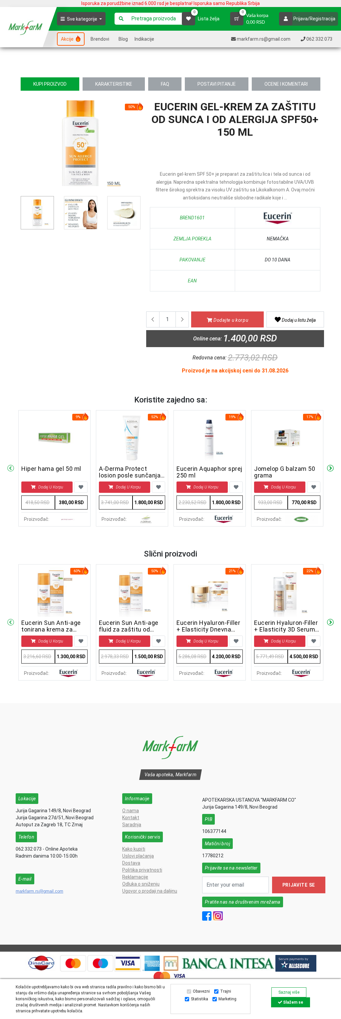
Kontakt (130, 817)
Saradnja (131, 824)
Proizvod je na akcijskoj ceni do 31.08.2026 (235, 370)
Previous (24, 145)
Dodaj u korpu (50, 487)
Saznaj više (288, 992)
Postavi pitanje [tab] (216, 84)
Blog (123, 39)
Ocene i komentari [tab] (286, 84)
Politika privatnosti (142, 870)
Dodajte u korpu (230, 320)
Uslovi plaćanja (138, 856)
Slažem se (292, 1002)
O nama (130, 810)
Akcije (68, 39)
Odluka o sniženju (141, 884)
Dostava (131, 863)
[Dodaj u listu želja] (81, 487)
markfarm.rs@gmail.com (39, 891)
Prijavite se (298, 885)
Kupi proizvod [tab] (50, 84)
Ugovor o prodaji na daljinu (149, 891)
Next (330, 468)
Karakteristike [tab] (113, 84)
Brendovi (100, 39)
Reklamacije (135, 877)
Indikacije (144, 39)
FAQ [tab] (165, 84)
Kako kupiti (133, 849)
